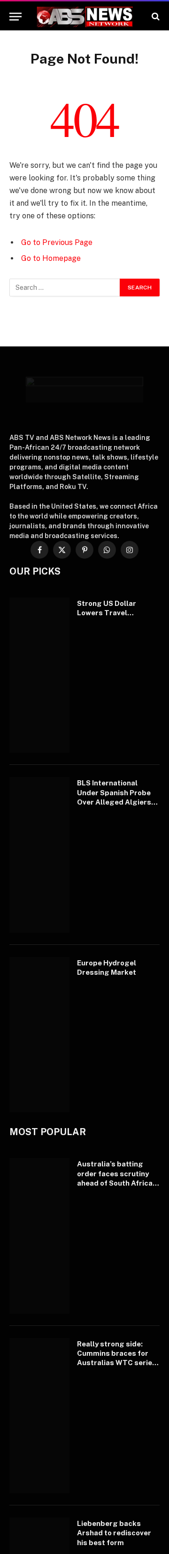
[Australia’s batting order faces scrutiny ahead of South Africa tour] (39, 1235)
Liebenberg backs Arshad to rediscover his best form (114, 1533)
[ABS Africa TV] (84, 16)
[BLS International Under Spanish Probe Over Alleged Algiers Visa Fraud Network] (39, 854)
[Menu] (15, 16)
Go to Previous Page (56, 242)
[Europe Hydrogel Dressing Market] (39, 1034)
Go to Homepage (51, 258)
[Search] (155, 16)
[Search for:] (65, 287)
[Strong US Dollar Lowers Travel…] (39, 675)
